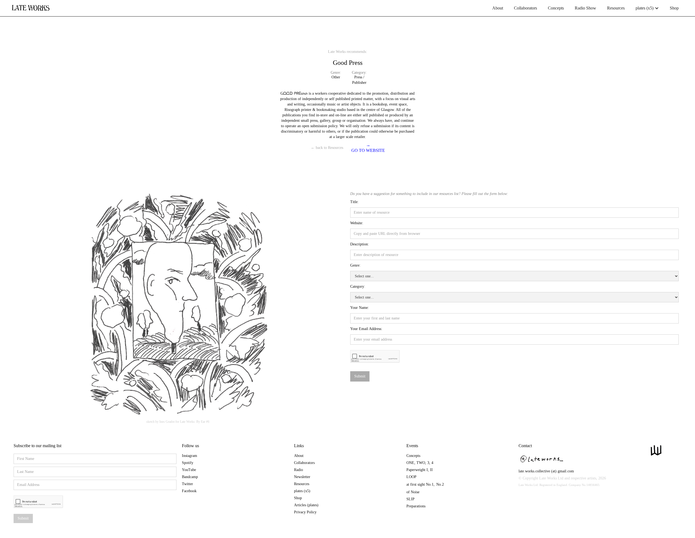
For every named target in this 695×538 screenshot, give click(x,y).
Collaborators (525, 8)
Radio (298, 470)
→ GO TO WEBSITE (368, 148)
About (497, 8)
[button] (647, 8)
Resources (616, 8)
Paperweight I (417, 470)
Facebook (189, 491)
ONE (410, 463)
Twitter (187, 484)
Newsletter (302, 477)
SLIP (410, 499)
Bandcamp (190, 477)
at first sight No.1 (420, 484)
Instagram (189, 456)
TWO (420, 463)
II (431, 470)
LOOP (411, 477)
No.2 (440, 484)
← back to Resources (327, 148)
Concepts (556, 8)
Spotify (187, 463)
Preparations (415, 506)
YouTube (189, 470)
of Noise (412, 492)
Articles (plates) (306, 505)
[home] (30, 6)
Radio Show (585, 8)
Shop (674, 8)
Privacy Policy (305, 512)
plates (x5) (302, 491)
